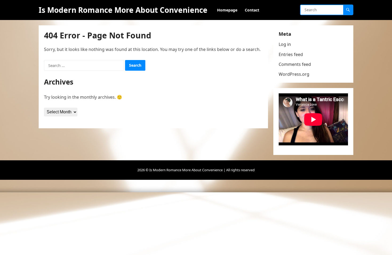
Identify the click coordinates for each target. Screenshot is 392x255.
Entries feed (291, 54)
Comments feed (295, 64)
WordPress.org (294, 74)
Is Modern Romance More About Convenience (123, 10)
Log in (285, 44)
